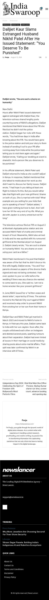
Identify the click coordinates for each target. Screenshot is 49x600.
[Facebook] (5, 63)
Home (5, 20)
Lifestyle (6, 539)
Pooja (7, 57)
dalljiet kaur (16, 25)
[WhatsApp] (23, 63)
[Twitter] (11, 63)
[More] (29, 63)
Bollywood (13, 20)
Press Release (9, 528)
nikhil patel (25, 25)
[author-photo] (24, 416)
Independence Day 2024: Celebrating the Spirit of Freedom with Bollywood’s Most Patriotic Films (13, 388)
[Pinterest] (17, 63)
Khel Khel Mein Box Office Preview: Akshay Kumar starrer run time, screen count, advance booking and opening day (35, 388)
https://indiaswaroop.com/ (24, 424)
